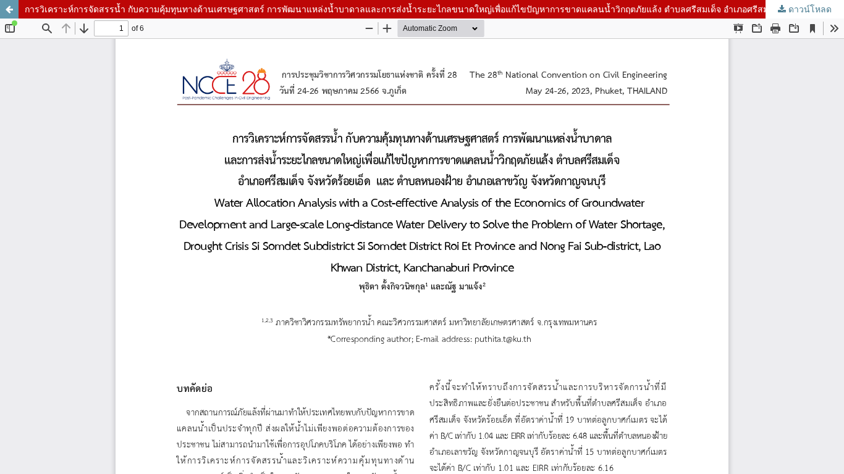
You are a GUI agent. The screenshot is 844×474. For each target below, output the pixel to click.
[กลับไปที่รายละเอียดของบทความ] (9, 9)
